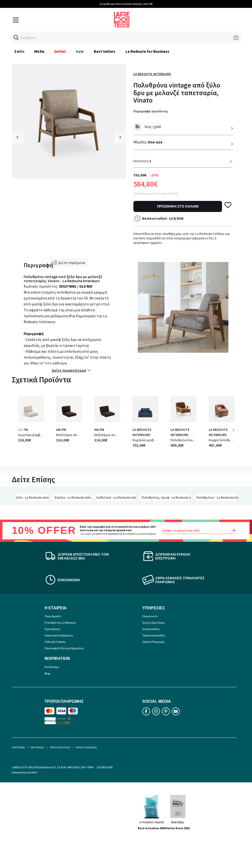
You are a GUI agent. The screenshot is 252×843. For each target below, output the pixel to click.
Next (235, 433)
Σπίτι (19, 51)
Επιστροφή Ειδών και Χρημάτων (64, 648)
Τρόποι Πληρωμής (153, 642)
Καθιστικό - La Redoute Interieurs (116, 497)
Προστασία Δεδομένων (59, 635)
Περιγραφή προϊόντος (150, 111)
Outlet (60, 51)
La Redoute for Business (148, 51)
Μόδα (39, 51)
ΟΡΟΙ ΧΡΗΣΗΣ (37, 747)
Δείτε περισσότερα (69, 370)
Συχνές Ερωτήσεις (153, 622)
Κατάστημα (52, 667)
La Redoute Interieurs (152, 74)
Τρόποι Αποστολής (153, 635)
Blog (47, 673)
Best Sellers (105, 51)
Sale (80, 51)
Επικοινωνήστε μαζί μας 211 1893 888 (209, 4)
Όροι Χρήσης (53, 629)
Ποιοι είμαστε (53, 616)
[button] (16, 37)
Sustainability (151, 629)
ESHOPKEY (32, 772)
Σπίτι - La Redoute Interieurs (32, 497)
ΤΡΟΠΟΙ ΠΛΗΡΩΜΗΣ (86, 747)
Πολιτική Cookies (55, 642)
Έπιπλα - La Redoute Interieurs (73, 497)
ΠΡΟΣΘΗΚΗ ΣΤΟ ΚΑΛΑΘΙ (178, 206)
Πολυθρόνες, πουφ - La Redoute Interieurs (166, 497)
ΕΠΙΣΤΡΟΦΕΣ (18, 747)
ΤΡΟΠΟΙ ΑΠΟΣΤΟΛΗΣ (59, 747)
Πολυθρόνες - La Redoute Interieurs (217, 497)
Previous (21, 433)
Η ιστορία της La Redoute (60, 622)
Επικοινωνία (150, 616)
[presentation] (17, 137)
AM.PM (61, 429)
